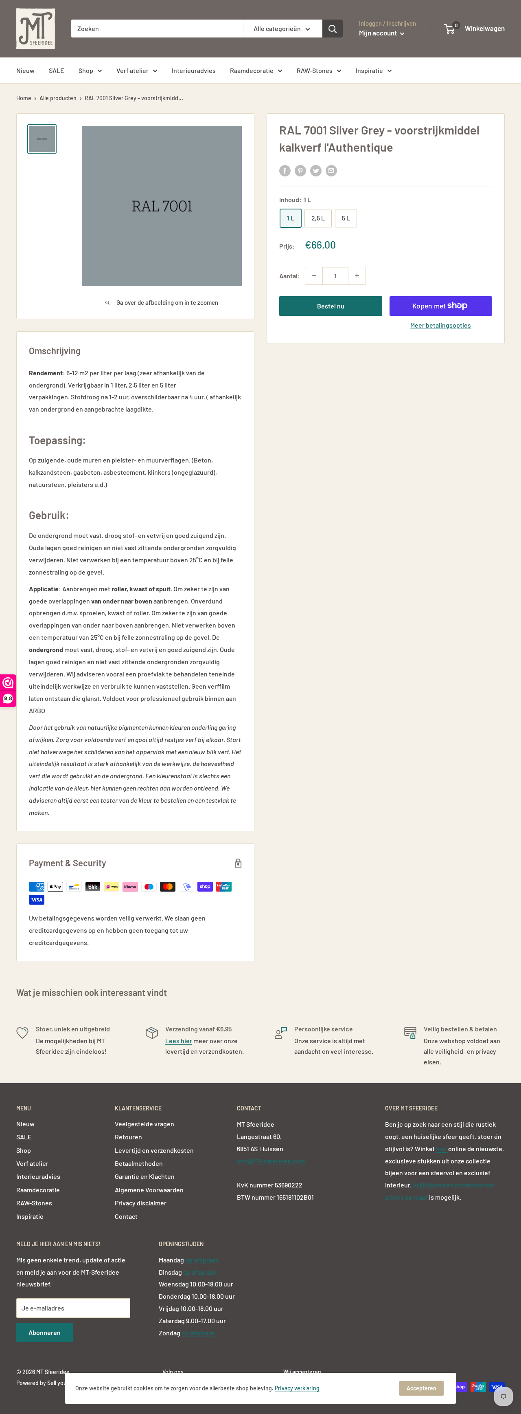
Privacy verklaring (297, 1388)
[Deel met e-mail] (331, 170)
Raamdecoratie (252, 70)
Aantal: (289, 275)
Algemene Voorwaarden (149, 1190)
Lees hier (178, 1040)
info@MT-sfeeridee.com (271, 1161)
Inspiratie (369, 70)
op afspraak (202, 1260)
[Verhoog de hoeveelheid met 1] (357, 275)
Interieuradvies (194, 70)
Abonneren (44, 1332)
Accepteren (421, 1388)
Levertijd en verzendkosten (154, 1150)
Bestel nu (330, 305)
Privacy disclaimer (140, 1203)
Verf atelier (132, 70)
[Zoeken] (332, 28)
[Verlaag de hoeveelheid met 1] (313, 275)
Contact (126, 1216)
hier (442, 1148)
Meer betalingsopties (440, 324)
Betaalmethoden (139, 1163)
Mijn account (378, 33)
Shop (86, 70)
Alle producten (58, 98)
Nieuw (25, 70)
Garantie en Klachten (145, 1176)
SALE (56, 70)
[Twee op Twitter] (316, 170)
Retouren (128, 1137)
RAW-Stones (315, 70)
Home (23, 98)
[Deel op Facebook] (285, 170)
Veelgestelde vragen (144, 1124)
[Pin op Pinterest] (300, 170)
